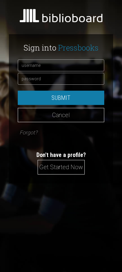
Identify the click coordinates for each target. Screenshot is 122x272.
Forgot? (28, 132)
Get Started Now (61, 167)
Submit (61, 97)
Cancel (61, 115)
